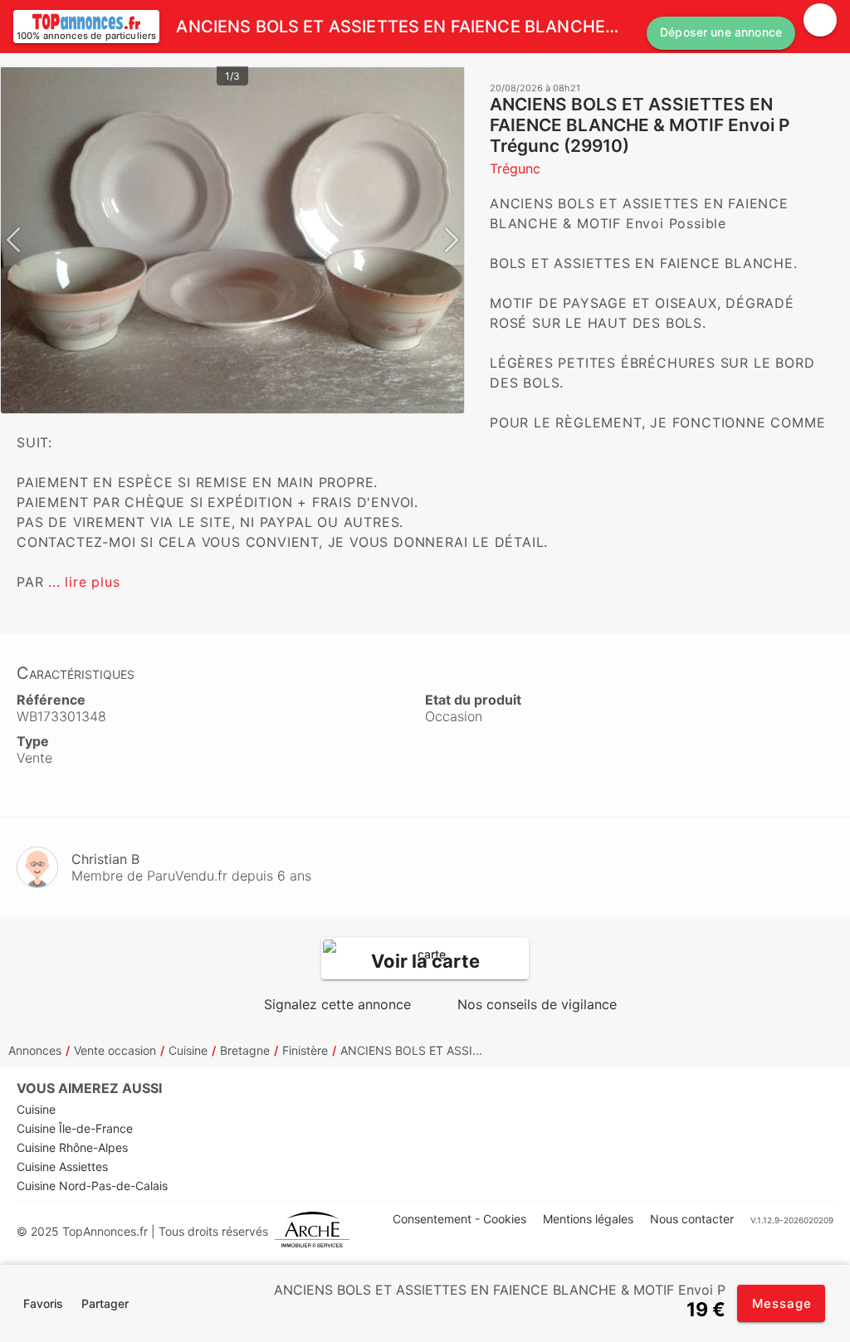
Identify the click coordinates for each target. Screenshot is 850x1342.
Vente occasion (115, 1050)
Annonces (34, 1050)
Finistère (305, 1050)
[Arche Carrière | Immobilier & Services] (312, 1231)
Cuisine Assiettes (62, 1166)
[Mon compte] (820, 20)
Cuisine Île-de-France (75, 1128)
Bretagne (245, 1050)
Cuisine (188, 1050)
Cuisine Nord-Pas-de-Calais (92, 1186)
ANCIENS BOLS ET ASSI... (411, 1050)
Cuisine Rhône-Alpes (72, 1147)
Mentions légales (588, 1219)
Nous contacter (692, 1219)
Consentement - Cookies (459, 1219)
